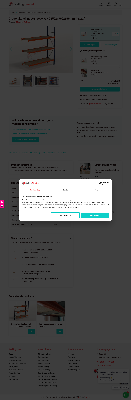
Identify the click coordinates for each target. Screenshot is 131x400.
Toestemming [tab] (35, 190)
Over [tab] (96, 190)
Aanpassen (64, 215)
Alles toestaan (95, 215)
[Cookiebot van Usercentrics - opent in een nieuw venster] (100, 183)
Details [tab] (65, 190)
